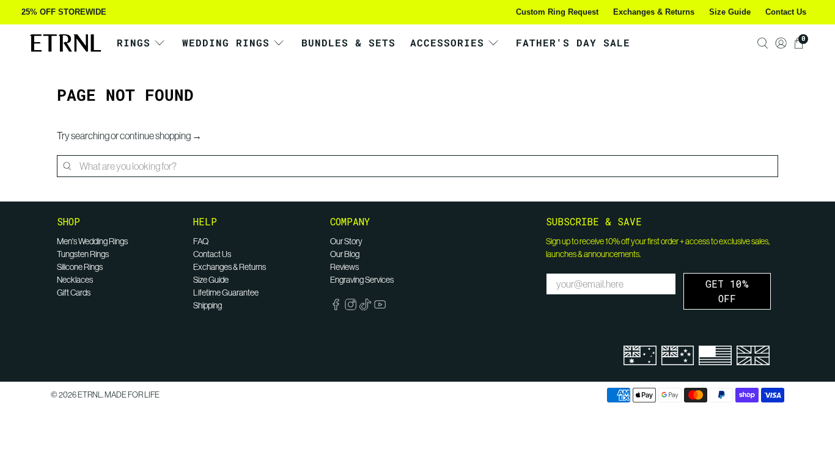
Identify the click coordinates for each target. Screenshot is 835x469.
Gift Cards (73, 292)
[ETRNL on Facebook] (336, 307)
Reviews (344, 267)
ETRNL (90, 394)
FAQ (200, 241)
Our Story (346, 241)
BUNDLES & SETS (348, 42)
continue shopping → (161, 135)
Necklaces (75, 280)
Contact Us (785, 11)
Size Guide (730, 11)
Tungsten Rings (83, 254)
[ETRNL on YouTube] (380, 307)
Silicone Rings (80, 267)
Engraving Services (362, 280)
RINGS (133, 42)
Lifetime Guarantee (226, 292)
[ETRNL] (65, 43)
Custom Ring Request (557, 11)
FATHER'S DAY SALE (573, 42)
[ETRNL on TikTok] (365, 307)
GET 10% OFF (727, 291)
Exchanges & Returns (653, 11)
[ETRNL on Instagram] (350, 307)
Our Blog (344, 254)
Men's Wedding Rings (92, 241)
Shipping (207, 305)
